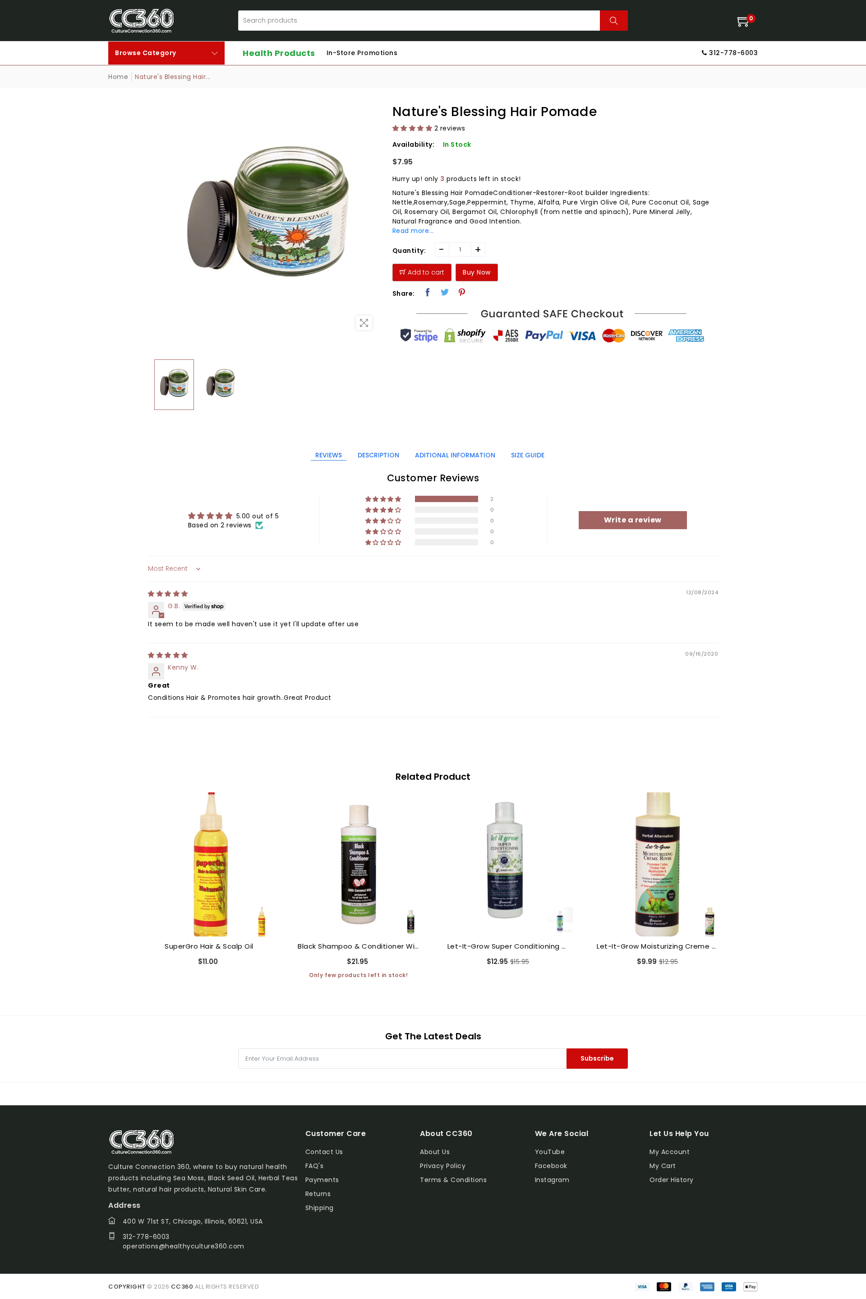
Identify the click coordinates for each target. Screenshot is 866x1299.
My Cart (663, 1165)
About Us (435, 1151)
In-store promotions (362, 52)
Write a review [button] (633, 520)
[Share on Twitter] (445, 292)
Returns (318, 1193)
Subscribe (597, 1058)
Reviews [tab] (328, 455)
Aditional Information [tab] (455, 455)
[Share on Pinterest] (462, 292)
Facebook (551, 1165)
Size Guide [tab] (527, 455)
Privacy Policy (442, 1165)
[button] (412, 128)
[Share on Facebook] (428, 292)
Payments (322, 1179)
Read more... (413, 230)
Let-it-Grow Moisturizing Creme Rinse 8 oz (658, 946)
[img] (168, 593)
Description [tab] (378, 455)
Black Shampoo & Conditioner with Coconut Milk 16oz (358, 946)
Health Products (279, 53)
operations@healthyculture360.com (183, 1246)
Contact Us (324, 1151)
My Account (670, 1151)
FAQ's (314, 1165)
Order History (672, 1179)
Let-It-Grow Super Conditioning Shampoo (508, 946)
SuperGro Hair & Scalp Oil (209, 946)
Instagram (552, 1179)
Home (118, 76)
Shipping (319, 1207)
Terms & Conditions (453, 1179)
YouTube (550, 1151)
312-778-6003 (146, 1236)
